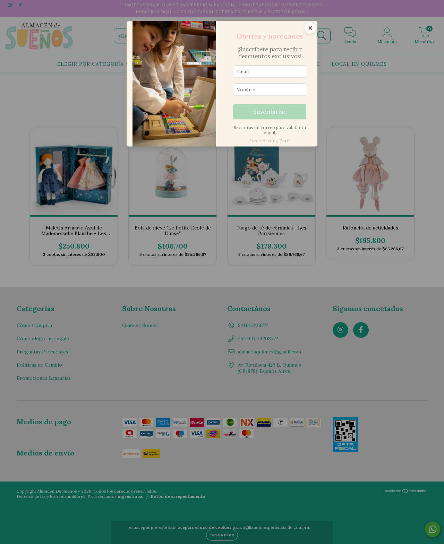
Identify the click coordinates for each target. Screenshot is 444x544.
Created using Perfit (269, 141)
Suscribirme (270, 112)
